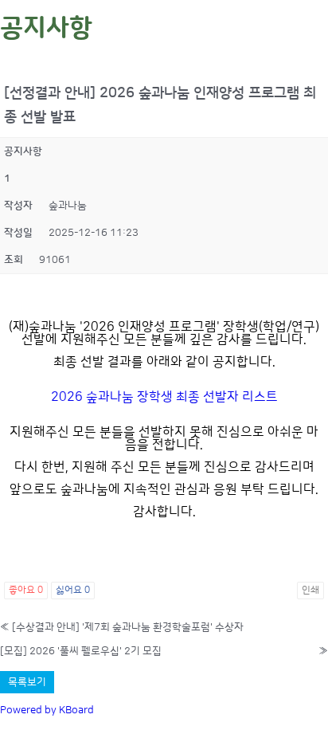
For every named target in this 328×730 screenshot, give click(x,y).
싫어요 (73, 590)
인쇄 (310, 590)
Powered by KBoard (47, 710)
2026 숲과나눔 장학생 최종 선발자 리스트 (164, 397)
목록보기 (27, 682)
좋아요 (26, 590)
